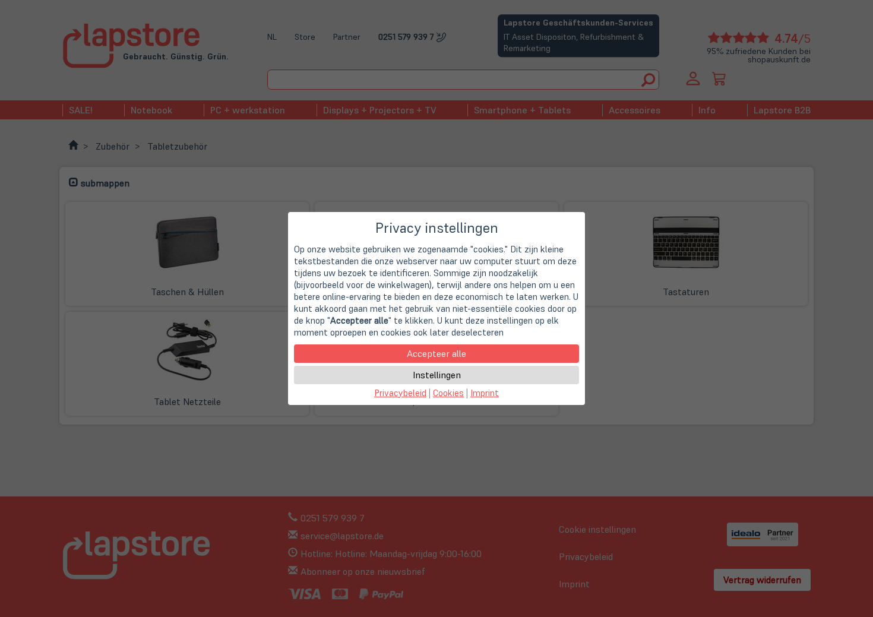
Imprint (484, 392)
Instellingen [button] (437, 375)
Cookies (448, 392)
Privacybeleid (400, 392)
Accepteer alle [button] (436, 353)
